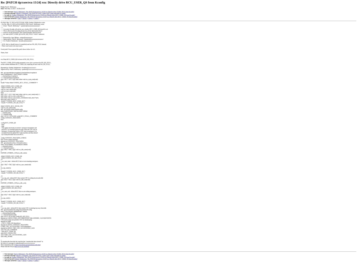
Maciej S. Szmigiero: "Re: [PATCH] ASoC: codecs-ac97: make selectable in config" (41, 13)
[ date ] (19, 18)
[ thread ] (24, 18)
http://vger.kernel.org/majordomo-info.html (27, 245)
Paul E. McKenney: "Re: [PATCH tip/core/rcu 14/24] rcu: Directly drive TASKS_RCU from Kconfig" (44, 12)
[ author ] (36, 18)
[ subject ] (30, 18)
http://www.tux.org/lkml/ (22, 246)
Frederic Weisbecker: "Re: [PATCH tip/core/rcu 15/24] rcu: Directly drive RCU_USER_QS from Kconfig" (43, 15)
